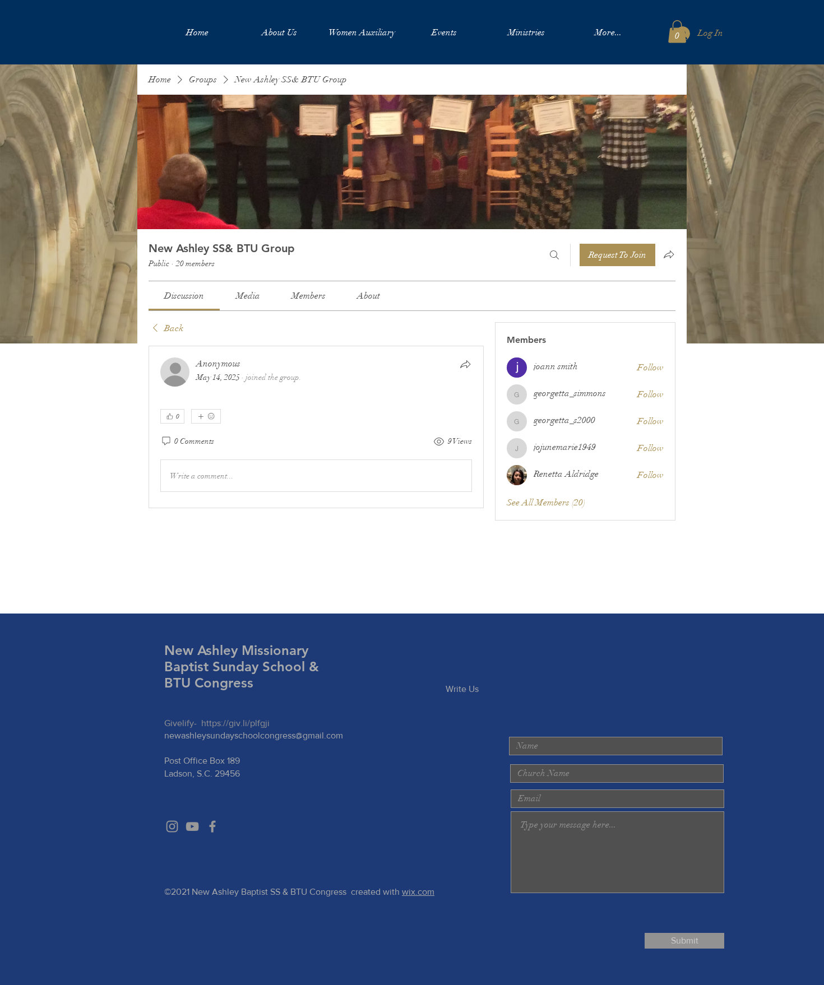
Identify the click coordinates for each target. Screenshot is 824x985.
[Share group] (668, 254)
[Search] (554, 255)
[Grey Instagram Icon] (172, 826)
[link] (184, 295)
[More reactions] (206, 416)
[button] (677, 31)
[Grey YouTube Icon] (192, 826)
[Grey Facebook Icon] (212, 826)
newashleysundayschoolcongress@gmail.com (253, 735)
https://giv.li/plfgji (235, 723)
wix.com (418, 891)
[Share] (465, 364)
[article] (316, 427)
